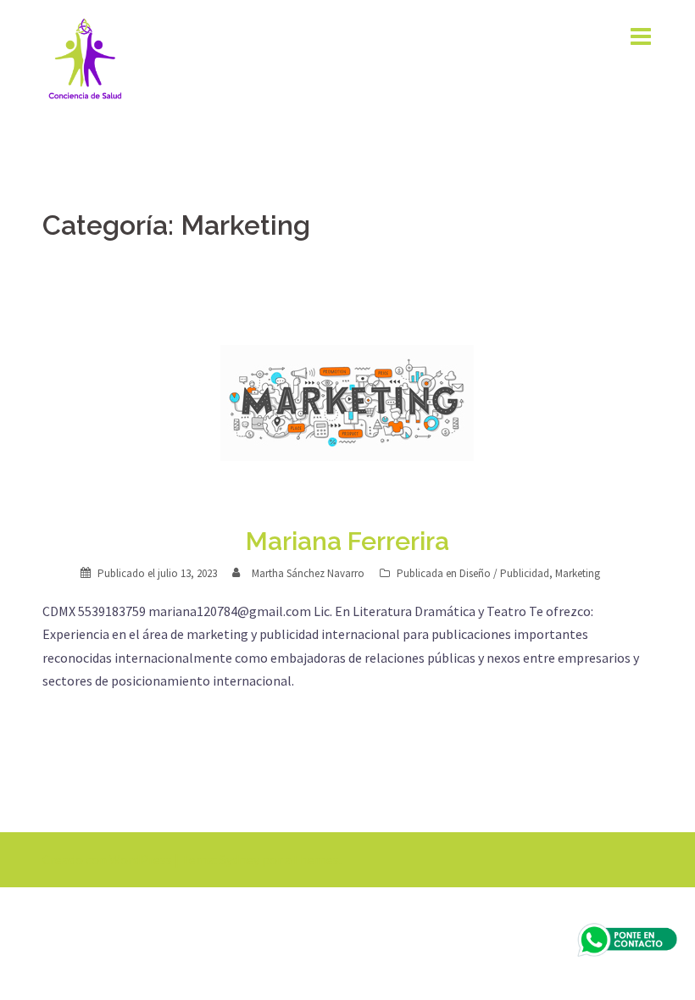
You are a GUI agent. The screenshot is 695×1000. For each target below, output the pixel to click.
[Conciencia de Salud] (84, 57)
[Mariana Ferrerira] (347, 404)
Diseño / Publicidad (504, 573)
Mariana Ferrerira (347, 541)
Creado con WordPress (107, 859)
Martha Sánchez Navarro (308, 573)
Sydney (239, 859)
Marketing (577, 573)
